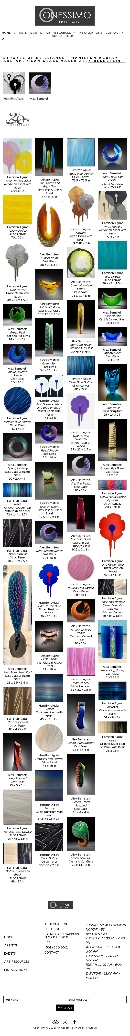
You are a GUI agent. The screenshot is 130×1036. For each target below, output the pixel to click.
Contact (52, 952)
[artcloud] (55, 1022)
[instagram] (65, 1022)
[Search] (3, 39)
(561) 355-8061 (56, 947)
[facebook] (74, 1022)
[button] (60, 32)
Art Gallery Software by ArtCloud (77, 1027)
